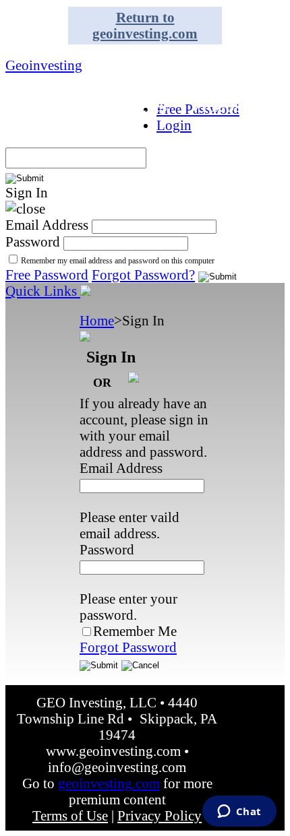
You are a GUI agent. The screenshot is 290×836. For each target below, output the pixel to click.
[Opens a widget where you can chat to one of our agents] (239, 812)
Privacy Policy (159, 815)
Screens (41, 79)
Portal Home (61, 53)
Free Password (46, 274)
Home (97, 320)
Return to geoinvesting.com (145, 25)
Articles (136, 106)
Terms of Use (70, 815)
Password (32, 241)
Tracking (46, 132)
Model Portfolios (200, 53)
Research (47, 106)
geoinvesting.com (109, 783)
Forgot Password (128, 647)
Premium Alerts (155, 79)
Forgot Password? (143, 274)
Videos (215, 106)
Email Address (46, 224)
